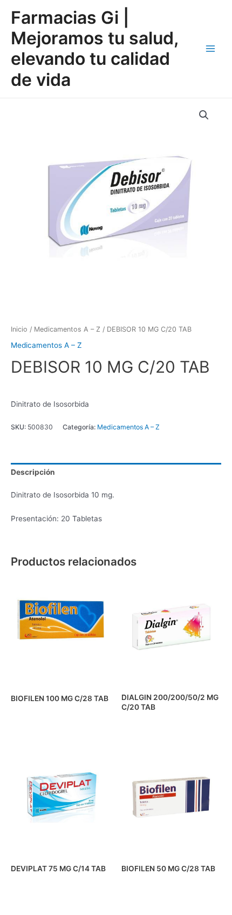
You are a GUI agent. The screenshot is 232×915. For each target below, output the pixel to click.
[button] (204, 115)
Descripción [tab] (33, 472)
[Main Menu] (210, 48)
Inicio (19, 329)
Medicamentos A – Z (67, 329)
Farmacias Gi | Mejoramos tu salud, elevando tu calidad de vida (94, 48)
